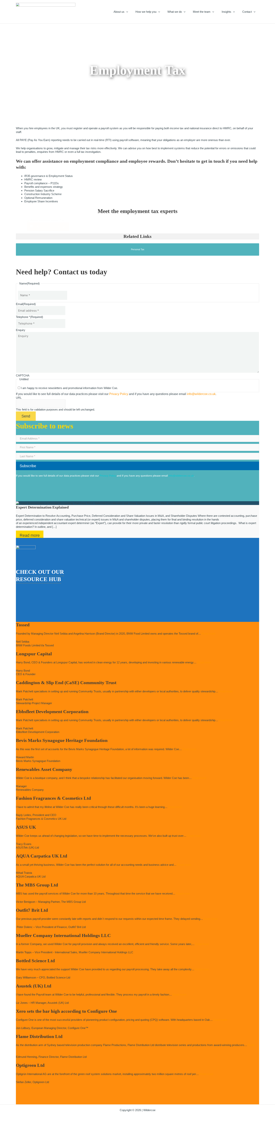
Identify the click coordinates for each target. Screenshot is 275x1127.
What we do (174, 11)
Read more (30, 535)
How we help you (145, 11)
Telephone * (29, 316)
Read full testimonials (29, 648)
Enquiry (20, 330)
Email (26, 304)
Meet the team (201, 11)
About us (119, 11)
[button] (126, 11)
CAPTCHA (22, 375)
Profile (61, 227)
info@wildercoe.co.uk (201, 394)
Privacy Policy (118, 394)
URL (19, 397)
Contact (247, 11)
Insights (226, 11)
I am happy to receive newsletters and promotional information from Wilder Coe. (69, 388)
